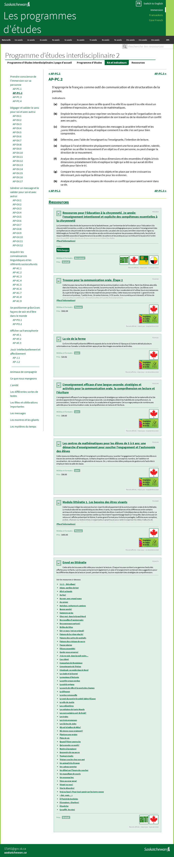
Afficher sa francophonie (24, 330)
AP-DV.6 (17, 136)
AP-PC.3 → (160, 73)
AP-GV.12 (18, 245)
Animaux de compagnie (23, 371)
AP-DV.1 (17, 116)
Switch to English (153, 3)
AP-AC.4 (17, 280)
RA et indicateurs (117, 62)
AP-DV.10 (18, 152)
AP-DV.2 (17, 120)
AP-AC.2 (17, 272)
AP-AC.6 (17, 288)
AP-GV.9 (17, 233)
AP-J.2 (16, 361)
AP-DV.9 (17, 148)
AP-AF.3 (17, 343)
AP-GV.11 (18, 241)
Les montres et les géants (24, 420)
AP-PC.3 (17, 97)
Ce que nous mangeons (23, 378)
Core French (156, 20)
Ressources (138, 62)
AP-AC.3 (17, 276)
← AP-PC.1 (54, 73)
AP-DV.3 (17, 124)
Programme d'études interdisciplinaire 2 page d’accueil (39, 62)
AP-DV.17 (18, 181)
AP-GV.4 (17, 212)
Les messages (18, 413)
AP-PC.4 (17, 101)
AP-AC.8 (17, 297)
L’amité (14, 385)
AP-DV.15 (18, 173)
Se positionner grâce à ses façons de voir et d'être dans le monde (25, 311)
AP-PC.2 (17, 93)
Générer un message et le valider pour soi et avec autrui (24, 192)
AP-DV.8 (17, 144)
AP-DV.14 (18, 169)
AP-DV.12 (18, 161)
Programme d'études (89, 62)
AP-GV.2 (17, 204)
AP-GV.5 (17, 216)
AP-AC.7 (17, 292)
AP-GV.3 (17, 208)
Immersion (157, 10)
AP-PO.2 (17, 324)
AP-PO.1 (17, 320)
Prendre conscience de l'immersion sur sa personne (23, 80)
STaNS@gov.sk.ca (15, 849)
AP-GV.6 (17, 220)
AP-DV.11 (18, 156)
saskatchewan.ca (15, 852)
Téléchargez (63, 250)
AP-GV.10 (18, 237)
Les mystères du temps (23, 426)
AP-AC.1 (17, 268)
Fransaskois (156, 15)
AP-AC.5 (17, 284)
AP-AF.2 (17, 338)
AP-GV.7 (17, 224)
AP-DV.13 (18, 165)
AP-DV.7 (17, 140)
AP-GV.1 (17, 200)
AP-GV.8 (17, 229)
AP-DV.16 (18, 177)
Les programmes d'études (39, 22)
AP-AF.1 (17, 334)
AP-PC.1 (17, 88)
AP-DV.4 (17, 128)
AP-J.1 (16, 357)
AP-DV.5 (17, 132)
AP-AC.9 (17, 301)
